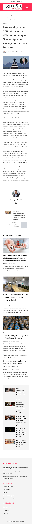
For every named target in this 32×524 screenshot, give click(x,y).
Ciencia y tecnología (8, 486)
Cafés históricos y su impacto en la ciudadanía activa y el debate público (21, 421)
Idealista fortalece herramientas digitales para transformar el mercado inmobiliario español (15, 258)
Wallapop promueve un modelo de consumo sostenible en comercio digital (15, 297)
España (5, 23)
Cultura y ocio (6, 489)
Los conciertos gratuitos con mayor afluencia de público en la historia (21, 433)
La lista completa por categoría (13, 224)
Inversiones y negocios (8, 495)
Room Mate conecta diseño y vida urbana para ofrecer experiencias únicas (14, 363)
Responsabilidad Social (9, 499)
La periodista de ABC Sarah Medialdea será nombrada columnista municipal (19, 215)
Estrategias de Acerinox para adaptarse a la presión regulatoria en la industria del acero (16, 335)
